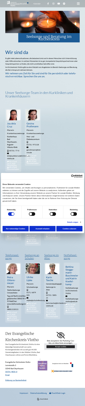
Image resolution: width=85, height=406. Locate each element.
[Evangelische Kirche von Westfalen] (62, 365)
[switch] (32, 214)
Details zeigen (72, 222)
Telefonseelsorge (12, 256)
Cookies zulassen (69, 229)
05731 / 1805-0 (11, 372)
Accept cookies (60, 347)
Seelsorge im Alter (51, 256)
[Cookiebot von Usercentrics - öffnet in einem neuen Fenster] (72, 176)
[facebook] (48, 3)
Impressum (24, 393)
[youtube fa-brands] (59, 3)
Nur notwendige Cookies (15, 229)
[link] (61, 335)
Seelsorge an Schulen (32, 256)
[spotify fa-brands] (64, 3)
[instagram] (53, 3)
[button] (78, 3)
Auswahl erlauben (42, 229)
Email (7, 375)
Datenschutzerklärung (38, 393)
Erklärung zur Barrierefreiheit (15, 380)
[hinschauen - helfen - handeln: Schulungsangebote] (42, 365)
